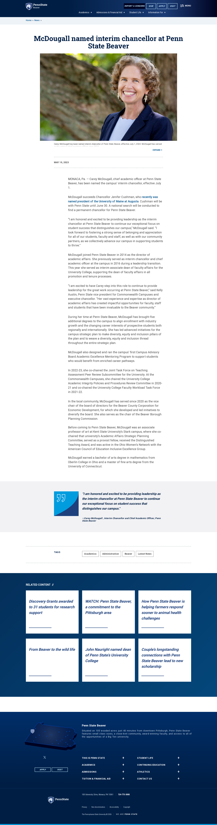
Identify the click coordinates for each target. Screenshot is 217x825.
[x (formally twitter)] (44, 757)
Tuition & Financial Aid (96, 778)
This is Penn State (93, 758)
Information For (155, 12)
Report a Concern (134, 6)
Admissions (89, 772)
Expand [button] (156, 150)
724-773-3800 (124, 794)
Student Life (135, 12)
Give (151, 6)
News (37, 20)
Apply (162, 6)
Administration (110, 553)
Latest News (145, 553)
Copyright (126, 807)
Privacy (84, 807)
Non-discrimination (98, 807)
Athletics (143, 772)
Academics (84, 12)
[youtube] (57, 757)
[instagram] (64, 757)
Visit (172, 6)
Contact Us (144, 778)
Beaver (128, 553)
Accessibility (114, 807)
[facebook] (38, 757)
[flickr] (50, 757)
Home (28, 20)
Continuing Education (151, 765)
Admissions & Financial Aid (109, 12)
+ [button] (123, 758)
